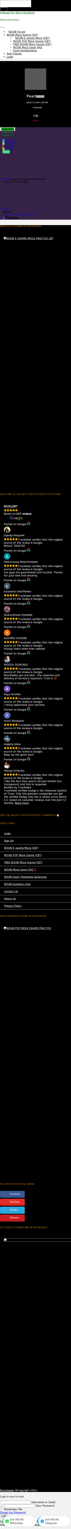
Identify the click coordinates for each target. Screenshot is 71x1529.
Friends (7, 135)
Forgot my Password (13, 1512)
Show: (6, 152)
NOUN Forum (17, 31)
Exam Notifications (25, 50)
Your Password (45, 1505)
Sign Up (9, 840)
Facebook (15, 1193)
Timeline (7, 132)
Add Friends (14, 53)
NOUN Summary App (17, 884)
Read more (22, 803)
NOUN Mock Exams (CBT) (22, 35)
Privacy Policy (12, 905)
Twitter (13, 1209)
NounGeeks (7, 1490)
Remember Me (12, 1509)
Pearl (5, 179)
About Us (10, 898)
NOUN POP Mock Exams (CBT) (32, 41)
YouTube (14, 1201)
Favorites (9, 146)
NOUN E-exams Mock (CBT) (32, 38)
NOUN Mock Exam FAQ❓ (20, 869)
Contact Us (11, 891)
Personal (10, 140)
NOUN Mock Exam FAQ (27, 47)
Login (10, 56)
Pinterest (14, 1217)
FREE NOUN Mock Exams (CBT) (32, 44)
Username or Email (43, 1502)
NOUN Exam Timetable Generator (25, 877)
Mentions (10, 143)
